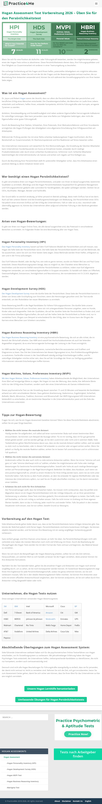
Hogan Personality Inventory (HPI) (21, 763)
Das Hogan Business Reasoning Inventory (19, 337)
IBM (16, 606)
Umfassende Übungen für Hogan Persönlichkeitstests (51, 699)
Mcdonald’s (50, 619)
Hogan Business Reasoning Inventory (23, 781)
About (57, 801)
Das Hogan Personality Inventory (16, 246)
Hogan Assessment (12, 757)
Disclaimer (66, 801)
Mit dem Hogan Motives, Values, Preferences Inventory (25, 378)
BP (76, 606)
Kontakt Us (78, 801)
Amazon (49, 612)
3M (5, 606)
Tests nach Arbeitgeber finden (78, 754)
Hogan (23, 98)
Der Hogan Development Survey (15, 293)
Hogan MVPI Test (14, 775)
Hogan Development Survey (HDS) (21, 769)
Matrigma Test (13, 787)
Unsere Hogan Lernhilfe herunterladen (51, 688)
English (88, 801)
